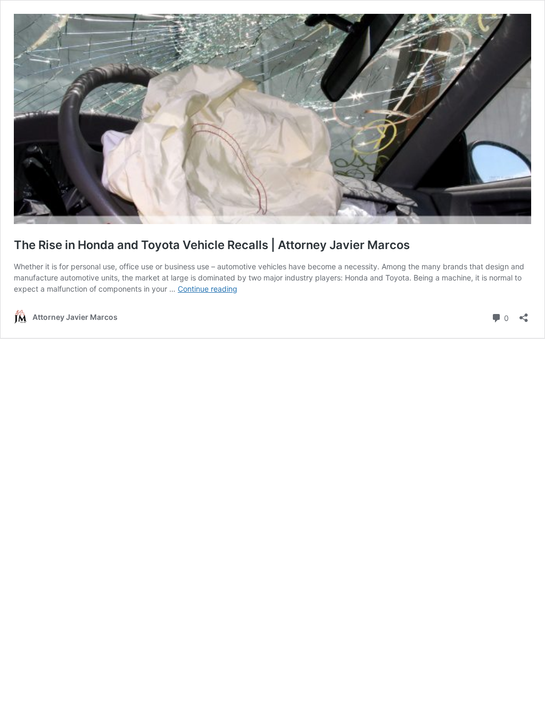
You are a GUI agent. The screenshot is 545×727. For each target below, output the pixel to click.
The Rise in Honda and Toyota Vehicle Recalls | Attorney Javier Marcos (212, 245)
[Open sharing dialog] (523, 314)
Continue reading (207, 288)
